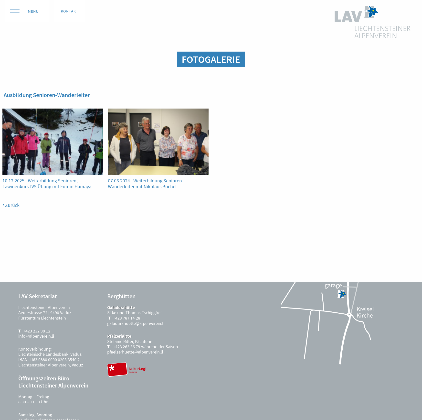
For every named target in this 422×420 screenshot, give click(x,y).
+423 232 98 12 (36, 331)
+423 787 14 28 (126, 318)
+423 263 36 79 (126, 346)
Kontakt (69, 11)
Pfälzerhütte (119, 336)
